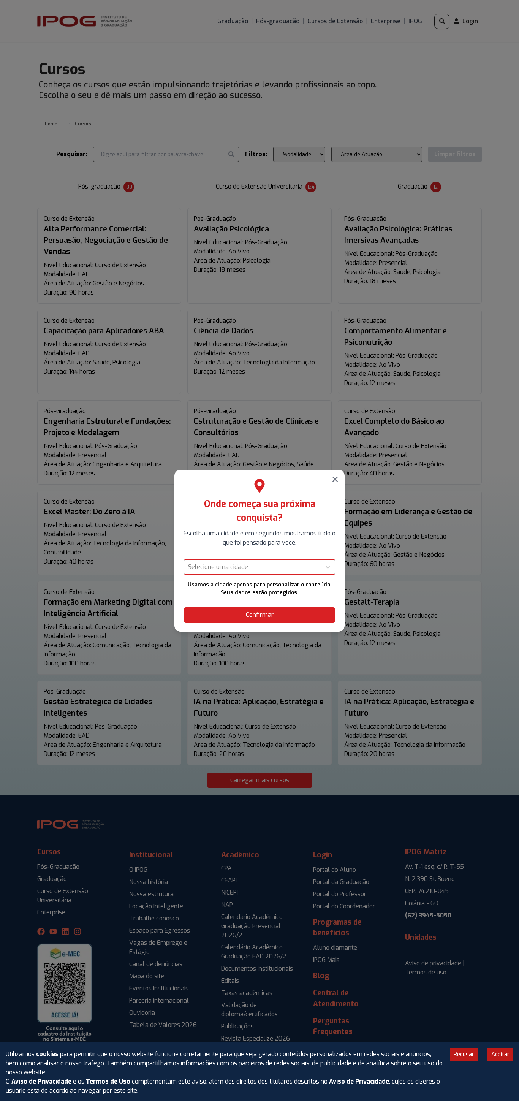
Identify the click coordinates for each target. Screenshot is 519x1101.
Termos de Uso (108, 1081)
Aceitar (500, 1054)
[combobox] (189, 567)
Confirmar (260, 615)
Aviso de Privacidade (41, 1081)
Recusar (464, 1054)
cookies (47, 1054)
